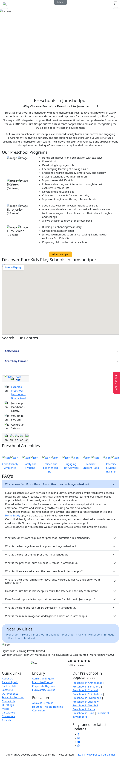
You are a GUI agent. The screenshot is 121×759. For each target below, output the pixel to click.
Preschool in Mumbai (85, 705)
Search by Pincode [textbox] (16, 361)
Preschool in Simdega (101, 634)
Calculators (8, 712)
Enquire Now (116, 382)
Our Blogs (8, 705)
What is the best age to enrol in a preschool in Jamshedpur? (40, 546)
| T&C (77, 754)
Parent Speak (10, 682)
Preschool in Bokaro (18, 634)
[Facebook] (78, 734)
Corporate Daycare (43, 686)
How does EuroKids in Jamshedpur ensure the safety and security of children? (51, 591)
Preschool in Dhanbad (46, 634)
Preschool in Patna (83, 709)
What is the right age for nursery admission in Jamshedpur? (40, 607)
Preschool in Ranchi (74, 634)
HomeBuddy (12, 515)
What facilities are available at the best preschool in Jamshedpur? (44, 571)
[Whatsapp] (79, 745)
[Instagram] (79, 738)
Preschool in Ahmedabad (87, 683)
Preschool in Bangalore (86, 686)
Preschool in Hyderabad (86, 698)
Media (5, 708)
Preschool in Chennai (85, 690)
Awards (6, 720)
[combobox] (60, 351)
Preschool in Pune (83, 713)
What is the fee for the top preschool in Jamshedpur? (36, 554)
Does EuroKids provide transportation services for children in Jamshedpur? (50, 599)
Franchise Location (13, 697)
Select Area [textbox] (12, 351)
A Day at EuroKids (42, 703)
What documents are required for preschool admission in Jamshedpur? (47, 538)
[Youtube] (79, 742)
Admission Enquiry (43, 678)
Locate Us (8, 690)
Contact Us (8, 701)
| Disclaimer (108, 754)
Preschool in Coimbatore (87, 694)
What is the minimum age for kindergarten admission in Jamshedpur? (46, 616)
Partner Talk (9, 686)
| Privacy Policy (91, 754)
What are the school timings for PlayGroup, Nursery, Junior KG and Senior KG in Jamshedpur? (52, 581)
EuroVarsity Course (43, 690)
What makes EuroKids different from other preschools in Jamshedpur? (47, 484)
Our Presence (10, 693)
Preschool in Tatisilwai (21, 638)
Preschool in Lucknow (85, 701)
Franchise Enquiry (42, 682)
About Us (7, 678)
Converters (8, 716)
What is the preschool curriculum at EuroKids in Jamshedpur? (41, 563)
